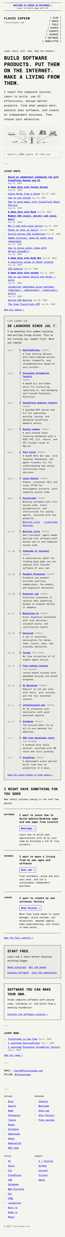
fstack (27, 652)
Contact (43, 1170)
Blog (10, 1101)
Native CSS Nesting (20, 300)
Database (13, 1184)
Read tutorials (17, 967)
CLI (10, 1170)
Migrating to (31, 613)
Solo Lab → (27, 869)
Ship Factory (46, 1115)
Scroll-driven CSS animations (26, 233)
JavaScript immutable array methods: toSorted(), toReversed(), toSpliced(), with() (33, 290)
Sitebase (28, 721)
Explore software (18, 972)
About (11, 1138)
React (11, 1216)
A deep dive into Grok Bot (24, 257)
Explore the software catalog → (28, 1014)
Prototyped (29, 498)
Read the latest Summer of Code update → (30, 774)
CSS (10, 1179)
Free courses (46, 1119)
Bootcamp (43, 1105)
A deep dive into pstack (23, 272)
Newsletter (14, 1143)
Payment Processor (34, 574)
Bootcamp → (27, 828)
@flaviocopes (23, 1074)
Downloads (14, 1133)
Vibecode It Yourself (36, 550)
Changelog (14, 1115)
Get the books (37, 967)
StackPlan (29, 757)
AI (9, 1161)
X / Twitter (45, 1161)
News (10, 1110)
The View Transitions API (24, 304)
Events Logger (31, 429)
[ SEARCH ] (54, 27)
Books (11, 1124)
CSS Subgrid (15, 268)
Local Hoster (31, 478)
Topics (12, 1119)
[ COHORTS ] (53, 31)
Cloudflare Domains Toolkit (40, 402)
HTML (10, 1198)
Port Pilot (29, 452)
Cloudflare (14, 1175)
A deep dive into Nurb (22, 211)
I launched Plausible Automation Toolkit (34, 1046)
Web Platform (16, 1188)
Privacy (43, 1175)
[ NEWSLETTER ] (51, 41)
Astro (11, 1165)
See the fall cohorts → (18, 937)
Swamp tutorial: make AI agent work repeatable (30, 239)
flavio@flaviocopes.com (28, 1070)
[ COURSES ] (53, 34)
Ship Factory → (30, 907)
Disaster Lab (31, 593)
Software (13, 1129)
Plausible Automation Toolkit (36, 375)
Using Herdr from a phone (24, 193)
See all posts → (14, 309)
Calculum (28, 633)
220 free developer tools (39, 737)
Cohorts (43, 1101)
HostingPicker (31, 350)
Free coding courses (35, 665)
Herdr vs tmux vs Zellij (23, 229)
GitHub (42, 1165)
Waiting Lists (31, 522)
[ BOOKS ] (55, 21)
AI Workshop (30, 685)
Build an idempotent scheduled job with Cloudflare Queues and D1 (33, 178)
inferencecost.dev (34, 705)
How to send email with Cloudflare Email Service (34, 203)
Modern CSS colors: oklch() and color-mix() (32, 217)
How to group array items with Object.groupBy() (27, 249)
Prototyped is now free (22, 1038)
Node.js (12, 1212)
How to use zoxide (19, 197)
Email (41, 1179)
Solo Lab (43, 1110)
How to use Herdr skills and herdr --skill (32, 278)
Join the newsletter (44, 972)
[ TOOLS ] (55, 24)
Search (12, 1105)
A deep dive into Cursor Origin (28, 187)
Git (10, 1193)
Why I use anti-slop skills (25, 225)
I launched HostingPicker (24, 1042)
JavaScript (14, 1202)
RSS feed (13, 1147)
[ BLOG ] (55, 17)
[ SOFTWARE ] (53, 37)
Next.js (12, 1207)
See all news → (13, 1055)
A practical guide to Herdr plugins (30, 261)
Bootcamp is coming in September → (32, 5)
